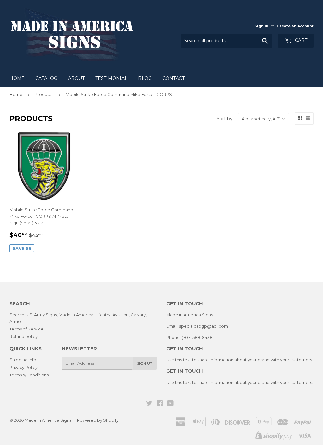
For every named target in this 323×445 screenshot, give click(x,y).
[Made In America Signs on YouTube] (170, 404)
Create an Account (295, 26)
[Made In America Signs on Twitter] (149, 404)
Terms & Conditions (29, 374)
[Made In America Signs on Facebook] (159, 404)
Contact (173, 78)
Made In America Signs (48, 420)
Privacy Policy (23, 367)
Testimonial (111, 78)
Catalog (46, 78)
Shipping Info (22, 359)
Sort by (224, 118)
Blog (145, 78)
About (76, 78)
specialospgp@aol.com (203, 326)
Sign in (261, 26)
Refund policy (23, 336)
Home (17, 78)
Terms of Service (26, 328)
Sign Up (145, 363)
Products (44, 94)
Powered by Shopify (98, 420)
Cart (300, 40)
